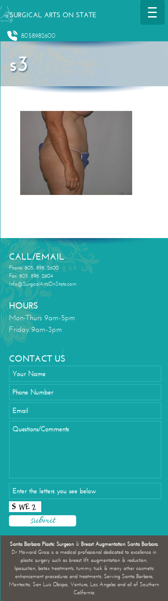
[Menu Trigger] (152, 12)
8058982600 (38, 36)
